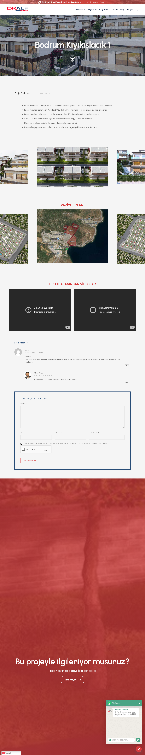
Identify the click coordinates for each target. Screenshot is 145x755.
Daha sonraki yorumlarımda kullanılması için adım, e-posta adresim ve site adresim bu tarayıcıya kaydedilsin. (66, 443)
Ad (22, 433)
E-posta (58, 433)
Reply (127, 365)
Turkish (8, 753)
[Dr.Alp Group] (17, 9)
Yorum (24, 404)
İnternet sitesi (94, 433)
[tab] (22, 93)
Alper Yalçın (38, 373)
